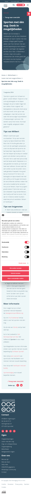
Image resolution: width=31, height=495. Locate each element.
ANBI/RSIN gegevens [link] (8, 467)
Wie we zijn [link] (5, 459)
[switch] (27, 247)
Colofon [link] (4, 484)
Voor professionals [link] (25, 1)
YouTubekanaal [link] (14, 318)
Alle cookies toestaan (15, 268)
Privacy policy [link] (19, 484)
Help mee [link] (5, 464)
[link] (29, 14)
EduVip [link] (15, 327)
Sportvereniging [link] (8, 372)
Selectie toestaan (15, 273)
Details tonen (22, 263)
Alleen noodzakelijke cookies (15, 278)
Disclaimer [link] (11, 484)
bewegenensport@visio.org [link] (14, 313)
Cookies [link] (4, 487)
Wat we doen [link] (6, 462)
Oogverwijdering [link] (7, 446)
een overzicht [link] (15, 356)
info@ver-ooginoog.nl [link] (8, 419)
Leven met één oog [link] (8, 441)
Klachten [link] (26, 484)
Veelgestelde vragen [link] (8, 452)
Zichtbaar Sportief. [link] (18, 351)
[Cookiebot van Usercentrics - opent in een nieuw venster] (22, 215)
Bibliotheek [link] (5, 449)
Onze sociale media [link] (15, 1)
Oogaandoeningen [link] (7, 439)
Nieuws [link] (6, 1)
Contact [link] (4, 472)
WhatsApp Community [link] (9, 469)
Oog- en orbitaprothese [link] (9, 444)
